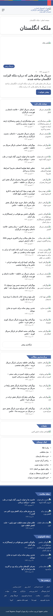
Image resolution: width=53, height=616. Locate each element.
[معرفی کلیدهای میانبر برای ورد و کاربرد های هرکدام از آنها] (44, 570)
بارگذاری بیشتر (26, 345)
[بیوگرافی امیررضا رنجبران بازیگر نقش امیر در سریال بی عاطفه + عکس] (44, 183)
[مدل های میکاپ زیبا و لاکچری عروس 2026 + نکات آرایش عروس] (44, 241)
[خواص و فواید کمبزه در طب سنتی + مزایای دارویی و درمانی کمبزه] (44, 377)
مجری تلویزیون (45, 600)
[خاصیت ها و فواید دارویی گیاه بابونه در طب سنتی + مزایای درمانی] (44, 160)
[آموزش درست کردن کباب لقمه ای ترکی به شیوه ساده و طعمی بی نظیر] (44, 253)
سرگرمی (47, 596)
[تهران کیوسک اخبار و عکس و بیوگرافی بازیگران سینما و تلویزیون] (40, 10)
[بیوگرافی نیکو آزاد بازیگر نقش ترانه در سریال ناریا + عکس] (44, 400)
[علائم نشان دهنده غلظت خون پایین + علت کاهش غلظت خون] (44, 526)
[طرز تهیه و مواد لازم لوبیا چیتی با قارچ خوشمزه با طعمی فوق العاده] (44, 194)
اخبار (48, 587)
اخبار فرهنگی (45, 591)
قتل (5, 596)
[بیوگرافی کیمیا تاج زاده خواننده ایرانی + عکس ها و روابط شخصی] (44, 266)
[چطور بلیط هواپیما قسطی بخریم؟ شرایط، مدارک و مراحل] (44, 171)
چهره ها (34, 600)
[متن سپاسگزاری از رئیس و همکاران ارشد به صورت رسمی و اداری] (44, 125)
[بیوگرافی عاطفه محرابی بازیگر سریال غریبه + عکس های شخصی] (44, 366)
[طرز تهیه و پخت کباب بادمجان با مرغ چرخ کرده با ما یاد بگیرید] (44, 300)
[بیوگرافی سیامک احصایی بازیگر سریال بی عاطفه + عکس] (44, 148)
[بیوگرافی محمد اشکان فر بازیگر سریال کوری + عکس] (44, 334)
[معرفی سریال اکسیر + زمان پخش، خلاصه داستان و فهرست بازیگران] (44, 230)
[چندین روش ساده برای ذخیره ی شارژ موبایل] (44, 312)
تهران (14, 591)
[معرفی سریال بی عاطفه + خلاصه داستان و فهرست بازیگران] (44, 277)
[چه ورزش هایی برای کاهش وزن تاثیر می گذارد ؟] (44, 515)
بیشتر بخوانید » (43, 92)
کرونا (11, 600)
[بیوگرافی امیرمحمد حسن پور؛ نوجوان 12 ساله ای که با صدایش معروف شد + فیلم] (44, 289)
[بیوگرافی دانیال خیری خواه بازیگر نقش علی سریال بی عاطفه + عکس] (44, 206)
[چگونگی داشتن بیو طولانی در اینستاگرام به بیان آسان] (44, 218)
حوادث (7, 591)
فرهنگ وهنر (14, 596)
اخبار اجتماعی (38, 587)
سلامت (38, 596)
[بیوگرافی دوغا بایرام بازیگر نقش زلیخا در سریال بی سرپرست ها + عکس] (44, 389)
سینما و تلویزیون (26, 596)
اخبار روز (27, 587)
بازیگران (22, 591)
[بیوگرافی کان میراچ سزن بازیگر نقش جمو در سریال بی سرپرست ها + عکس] (44, 412)
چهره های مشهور (22, 600)
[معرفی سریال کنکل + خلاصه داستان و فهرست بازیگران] (44, 113)
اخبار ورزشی (33, 591)
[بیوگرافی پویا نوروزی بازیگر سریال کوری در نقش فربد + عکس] (44, 323)
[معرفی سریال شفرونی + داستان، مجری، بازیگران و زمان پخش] (44, 137)
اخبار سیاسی (17, 587)
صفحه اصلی (45, 20)
